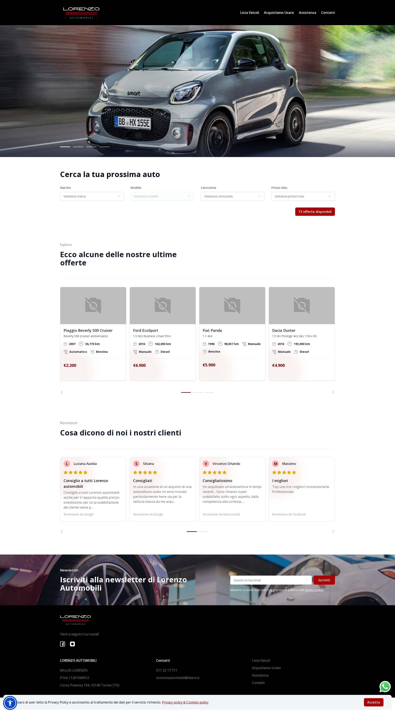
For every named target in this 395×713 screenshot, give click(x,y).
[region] (197, 340)
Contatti (328, 12)
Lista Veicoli (249, 12)
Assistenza (307, 12)
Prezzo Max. (279, 188)
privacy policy (314, 590)
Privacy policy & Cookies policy (185, 702)
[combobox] (92, 196)
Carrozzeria (208, 188)
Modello (135, 188)
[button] (10, 703)
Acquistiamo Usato (279, 12)
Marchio (65, 188)
